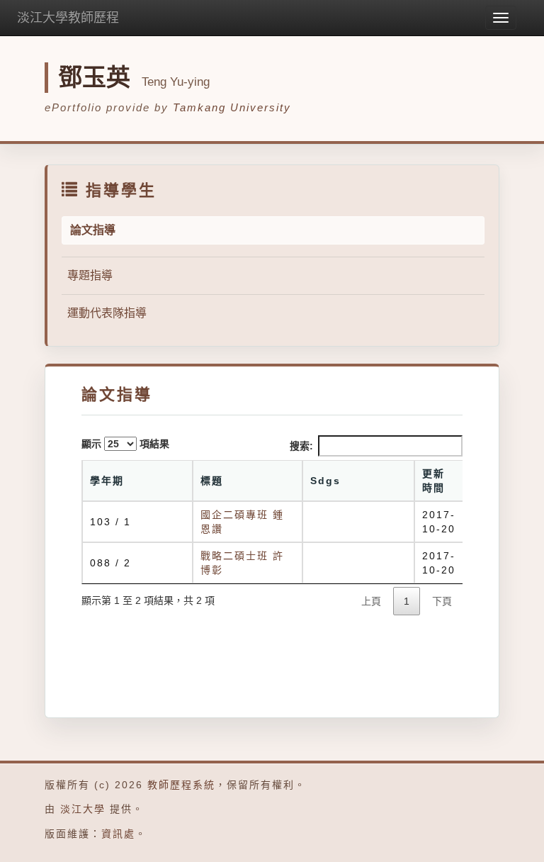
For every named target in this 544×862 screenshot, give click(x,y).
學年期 (107, 480)
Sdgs (325, 480)
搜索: (301, 446)
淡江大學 (83, 809)
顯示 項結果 (125, 443)
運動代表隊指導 (107, 313)
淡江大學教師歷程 (68, 18)
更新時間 (433, 480)
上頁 (371, 601)
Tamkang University (232, 107)
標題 (211, 480)
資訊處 (118, 833)
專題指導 (90, 275)
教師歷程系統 (181, 784)
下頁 (442, 601)
